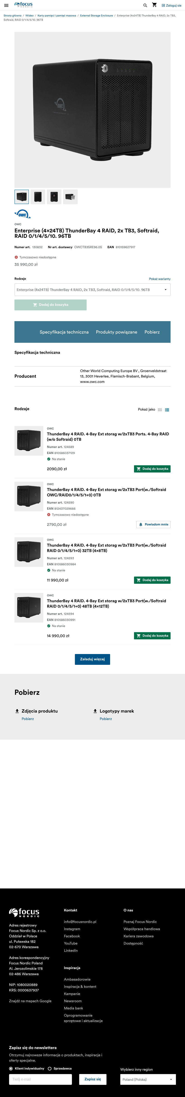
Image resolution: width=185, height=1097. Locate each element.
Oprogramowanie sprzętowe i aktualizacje (83, 1018)
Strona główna (12, 15)
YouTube (70, 943)
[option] (21, 197)
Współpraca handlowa (142, 929)
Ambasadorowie (77, 979)
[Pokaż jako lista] (167, 409)
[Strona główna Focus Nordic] (23, 5)
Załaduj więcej (92, 659)
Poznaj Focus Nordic (140, 922)
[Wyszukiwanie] (145, 5)
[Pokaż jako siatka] (159, 409)
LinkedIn (71, 950)
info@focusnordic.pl (80, 922)
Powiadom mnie (156, 524)
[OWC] (22, 213)
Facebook (72, 936)
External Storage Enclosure (96, 15)
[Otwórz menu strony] (9, 5)
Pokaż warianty (160, 279)
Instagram (72, 929)
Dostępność (133, 943)
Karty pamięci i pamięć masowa (57, 15)
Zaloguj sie (173, 5)
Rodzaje (20, 278)
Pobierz (28, 719)
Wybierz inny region (136, 1069)
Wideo (29, 15)
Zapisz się (93, 1079)
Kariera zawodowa (139, 936)
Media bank (73, 1008)
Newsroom (73, 1001)
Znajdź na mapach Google (30, 1001)
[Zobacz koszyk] (154, 5)
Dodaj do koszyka (53, 305)
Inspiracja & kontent (80, 986)
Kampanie (72, 994)
